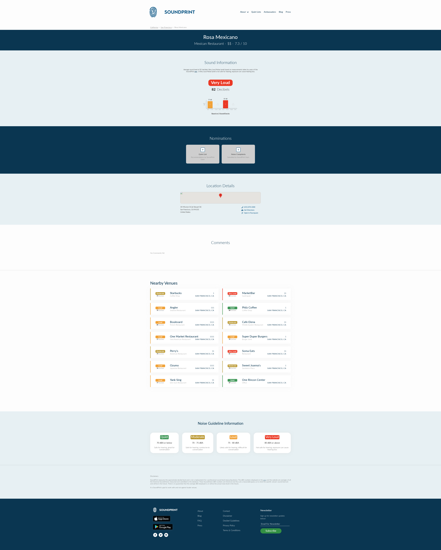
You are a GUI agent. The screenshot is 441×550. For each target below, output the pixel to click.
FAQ (200, 521)
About (243, 12)
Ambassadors (270, 12)
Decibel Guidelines (231, 521)
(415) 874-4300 (249, 207)
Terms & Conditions (231, 530)
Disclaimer (227, 516)
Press (288, 12)
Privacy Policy (229, 526)
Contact (226, 511)
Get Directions (249, 210)
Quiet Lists (256, 12)
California (154, 27)
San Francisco (166, 27)
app (196, 71)
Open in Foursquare (251, 213)
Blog (281, 12)
